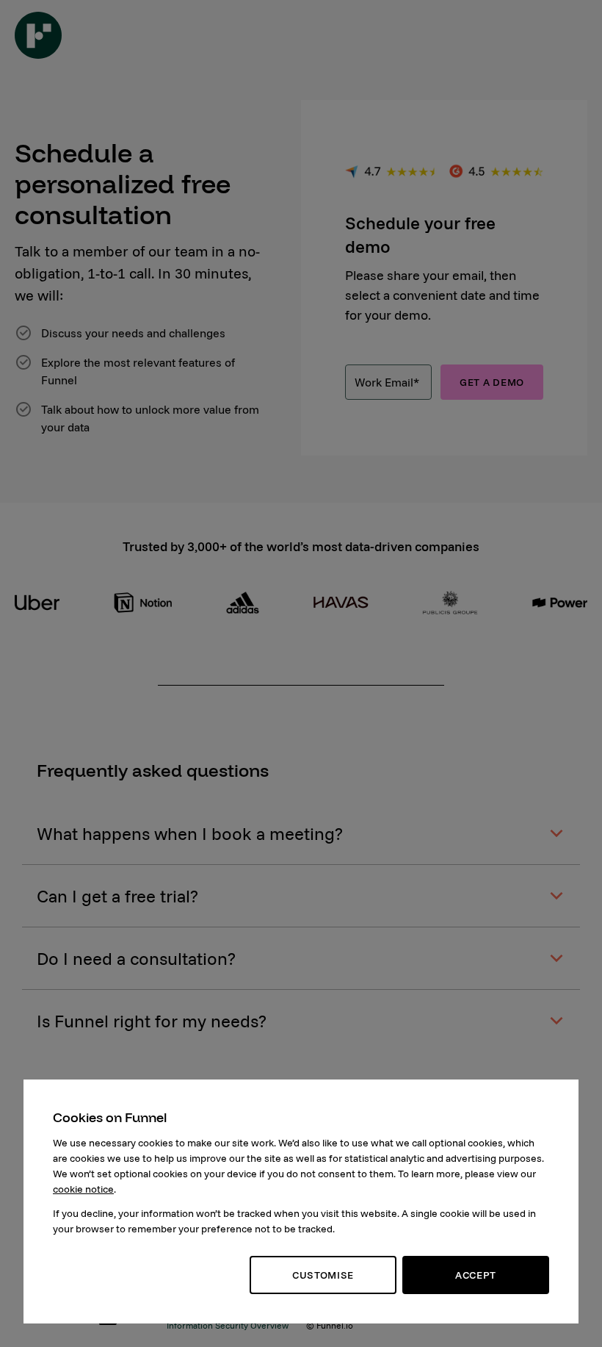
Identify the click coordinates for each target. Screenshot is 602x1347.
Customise (323, 1275)
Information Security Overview (228, 1325)
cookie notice (83, 1189)
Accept (475, 1275)
